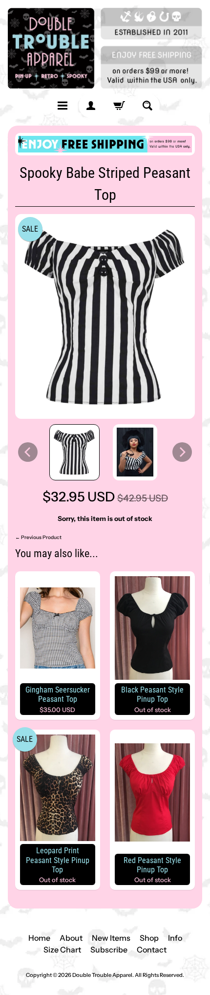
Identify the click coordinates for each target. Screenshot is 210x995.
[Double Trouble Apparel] (105, 48)
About (71, 938)
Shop (149, 938)
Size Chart (62, 949)
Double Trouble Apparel (102, 975)
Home (39, 938)
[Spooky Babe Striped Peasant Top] (74, 452)
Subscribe (108, 949)
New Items (111, 938)
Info (175, 938)
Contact (152, 949)
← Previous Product (38, 537)
